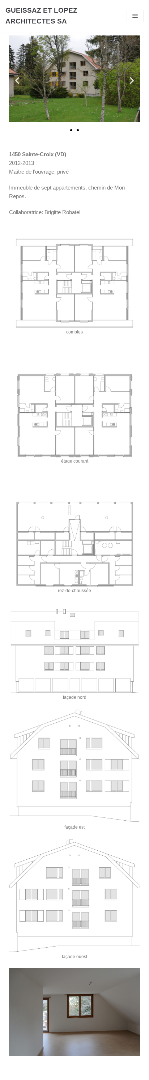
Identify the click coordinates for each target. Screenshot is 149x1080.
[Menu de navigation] (135, 16)
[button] (71, 130)
